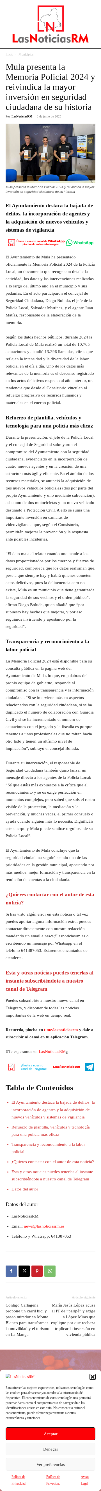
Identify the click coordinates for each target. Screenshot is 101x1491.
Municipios (26, 54)
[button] (92, 1377)
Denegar (50, 1449)
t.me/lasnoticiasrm (61, 1029)
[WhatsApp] (50, 1271)
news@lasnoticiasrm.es (44, 1226)
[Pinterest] (37, 1271)
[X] (24, 1271)
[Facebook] (11, 1271)
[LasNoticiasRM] (50, 24)
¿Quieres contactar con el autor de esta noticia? (53, 1161)
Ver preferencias (50, 1464)
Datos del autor (25, 1189)
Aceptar (51, 1434)
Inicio (9, 54)
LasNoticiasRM (22, 116)
